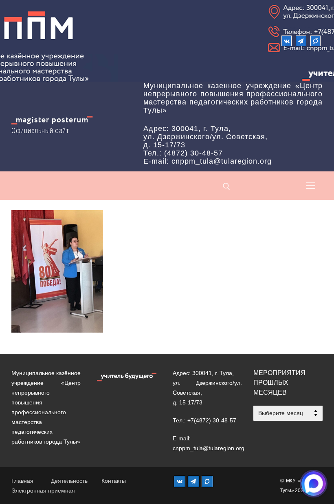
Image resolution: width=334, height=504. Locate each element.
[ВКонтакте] (286, 41)
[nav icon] (311, 185)
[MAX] (207, 481)
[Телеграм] (301, 41)
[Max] (315, 41)
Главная (22, 480)
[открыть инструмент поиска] (226, 186)
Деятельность (69, 480)
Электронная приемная (43, 490)
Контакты (113, 480)
